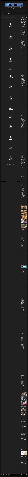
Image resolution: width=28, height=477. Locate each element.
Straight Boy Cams (23, 91)
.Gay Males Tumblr (23, 44)
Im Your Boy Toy (22, 192)
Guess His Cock (22, 154)
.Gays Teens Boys (23, 51)
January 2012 (22, 370)
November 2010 (22, 384)
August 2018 (22, 296)
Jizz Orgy (22, 155)
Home (21, 474)
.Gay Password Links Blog (23, 47)
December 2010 (22, 383)
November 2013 (22, 347)
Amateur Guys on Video (23, 117)
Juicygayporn (22, 157)
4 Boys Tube (22, 114)
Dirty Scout (22, 189)
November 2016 (22, 310)
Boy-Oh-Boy (22, 134)
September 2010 (22, 386)
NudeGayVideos (23, 164)
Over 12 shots (24, 463)
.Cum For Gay (22, 38)
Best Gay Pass (22, 70)
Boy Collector (22, 129)
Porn (21, 248)
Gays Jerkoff (22, 84)
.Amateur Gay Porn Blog (23, 33)
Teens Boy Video (23, 92)
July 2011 (22, 376)
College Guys (22, 240)
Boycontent (22, 135)
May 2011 (22, 378)
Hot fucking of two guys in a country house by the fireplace (23, 440)
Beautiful (22, 235)
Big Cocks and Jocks (23, 184)
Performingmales (23, 166)
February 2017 (22, 307)
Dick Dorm (22, 187)
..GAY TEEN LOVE (22, 30)
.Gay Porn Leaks (22, 48)
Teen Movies (22, 252)
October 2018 (22, 295)
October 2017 (22, 302)
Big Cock (22, 236)
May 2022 (22, 277)
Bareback (22, 234)
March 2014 (22, 343)
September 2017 (22, 303)
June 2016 (22, 315)
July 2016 (22, 314)
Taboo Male (22, 171)
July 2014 (22, 339)
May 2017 (22, 305)
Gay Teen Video (22, 151)
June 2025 (22, 272)
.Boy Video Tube (22, 36)
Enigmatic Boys (22, 190)
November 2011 (22, 372)
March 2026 (22, 270)
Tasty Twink (22, 201)
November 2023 (22, 274)
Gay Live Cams (22, 81)
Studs (21, 251)
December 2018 (22, 294)
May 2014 (22, 341)
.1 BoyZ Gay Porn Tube (23, 32)
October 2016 (22, 311)
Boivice (22, 125)
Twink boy (22, 255)
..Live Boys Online (23, 31)
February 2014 (22, 344)
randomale (22, 168)
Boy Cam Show (22, 127)
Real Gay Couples (23, 199)
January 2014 (22, 345)
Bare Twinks (22, 119)
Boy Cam (22, 126)
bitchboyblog (22, 123)
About (26, 474)
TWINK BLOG (22, 173)
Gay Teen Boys (22, 246)
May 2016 (22, 316)
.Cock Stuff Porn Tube (23, 37)
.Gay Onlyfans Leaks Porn (23, 46)
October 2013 (22, 348)
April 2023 (22, 275)
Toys (21, 254)
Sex (21, 250)
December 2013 (22, 346)
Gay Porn (22, 83)
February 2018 (22, 300)
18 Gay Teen (22, 113)
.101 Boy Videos (22, 103)
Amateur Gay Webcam (23, 116)
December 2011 (22, 371)
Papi (21, 165)
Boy (21, 239)
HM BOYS (22, 191)
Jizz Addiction (22, 193)
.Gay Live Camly (22, 43)
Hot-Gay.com (22, 86)
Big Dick (22, 237)
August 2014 (22, 338)
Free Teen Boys (22, 79)
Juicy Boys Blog (22, 156)
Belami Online (22, 183)
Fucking (22, 245)
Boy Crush (22, 130)
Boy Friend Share (23, 72)
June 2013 (22, 352)
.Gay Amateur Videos (23, 42)
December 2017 (22, 301)
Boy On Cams (22, 131)
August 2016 (22, 313)
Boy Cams (22, 418)
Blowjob (22, 238)
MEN (21, 161)
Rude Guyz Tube (23, 90)
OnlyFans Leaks (22, 89)
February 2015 (22, 332)
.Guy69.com (22, 52)
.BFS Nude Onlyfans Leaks (24, 34)
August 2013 (22, 350)
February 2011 (22, 381)
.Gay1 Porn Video (23, 50)
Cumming (22, 242)
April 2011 (22, 379)
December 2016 (22, 309)
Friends (22, 244)
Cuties (21, 243)
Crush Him (22, 76)
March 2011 (22, 380)
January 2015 (22, 333)
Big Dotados (22, 121)
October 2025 (22, 271)
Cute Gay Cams (22, 77)
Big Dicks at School (23, 120)
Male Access (22, 160)
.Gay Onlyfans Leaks (23, 45)
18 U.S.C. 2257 (23, 474)
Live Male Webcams (23, 159)
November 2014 (22, 335)
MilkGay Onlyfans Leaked (23, 162)
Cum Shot (22, 241)
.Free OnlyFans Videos (23, 41)
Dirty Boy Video (22, 188)
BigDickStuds (22, 122)
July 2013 (22, 351)
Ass (21, 233)
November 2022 (22, 276)
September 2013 (22, 349)
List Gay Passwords (23, 158)
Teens (21, 253)
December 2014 (22, 334)
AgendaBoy (22, 115)
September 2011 (22, 374)
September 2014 (22, 337)
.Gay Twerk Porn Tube (23, 49)
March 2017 (22, 306)
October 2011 (22, 373)
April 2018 (22, 298)
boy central (22, 128)
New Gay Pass (22, 88)
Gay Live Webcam (23, 82)
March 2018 (22, 299)
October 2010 (22, 385)
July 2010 (22, 388)
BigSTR (22, 71)
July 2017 (22, 304)
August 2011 (22, 375)
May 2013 (22, 353)
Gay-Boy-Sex (22, 152)
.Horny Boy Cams (23, 53)
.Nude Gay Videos (23, 54)
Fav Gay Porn (22, 78)
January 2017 (22, 308)
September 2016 (22, 312)
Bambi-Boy (22, 118)
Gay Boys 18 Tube (23, 80)
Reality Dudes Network (23, 169)
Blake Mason (22, 124)
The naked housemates (23, 172)
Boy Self (22, 73)
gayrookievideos (23, 153)
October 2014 (22, 336)
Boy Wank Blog (22, 74)
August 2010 (22, 387)
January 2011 (22, 382)
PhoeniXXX (22, 167)
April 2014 (22, 342)
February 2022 (22, 278)
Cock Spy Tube (22, 75)
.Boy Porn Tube (22, 35)
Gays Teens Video (23, 85)
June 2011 (22, 377)
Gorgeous (22, 247)
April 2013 (22, 354)
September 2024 (22, 273)
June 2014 (22, 340)
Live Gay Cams (22, 87)
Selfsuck (22, 249)
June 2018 (22, 297)
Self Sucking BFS (22, 170)
